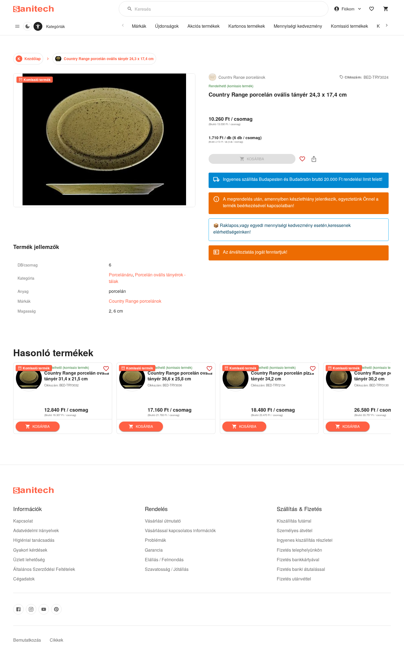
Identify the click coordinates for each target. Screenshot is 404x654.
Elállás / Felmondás (164, 559)
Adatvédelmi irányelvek (36, 530)
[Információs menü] (17, 26)
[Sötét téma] (27, 26)
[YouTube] (43, 609)
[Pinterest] (56, 609)
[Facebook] (18, 609)
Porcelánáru (121, 274)
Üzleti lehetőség (29, 559)
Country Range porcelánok (135, 301)
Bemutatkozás (27, 640)
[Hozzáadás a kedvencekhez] (302, 159)
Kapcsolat (23, 521)
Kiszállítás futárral (294, 521)
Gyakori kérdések (30, 550)
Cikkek (56, 640)
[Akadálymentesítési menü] (38, 26)
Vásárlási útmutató (163, 521)
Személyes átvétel (294, 530)
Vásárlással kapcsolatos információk (180, 530)
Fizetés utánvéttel (294, 579)
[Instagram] (31, 609)
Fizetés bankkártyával (298, 559)
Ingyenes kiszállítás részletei (305, 540)
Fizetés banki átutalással (301, 569)
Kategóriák (55, 26)
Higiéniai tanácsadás (33, 540)
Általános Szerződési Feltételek (44, 569)
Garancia (154, 550)
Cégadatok (24, 579)
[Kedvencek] (372, 9)
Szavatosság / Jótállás (167, 569)
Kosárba (41, 426)
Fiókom (348, 9)
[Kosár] (386, 9)
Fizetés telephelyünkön (299, 550)
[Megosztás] (314, 159)
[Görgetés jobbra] (387, 25)
